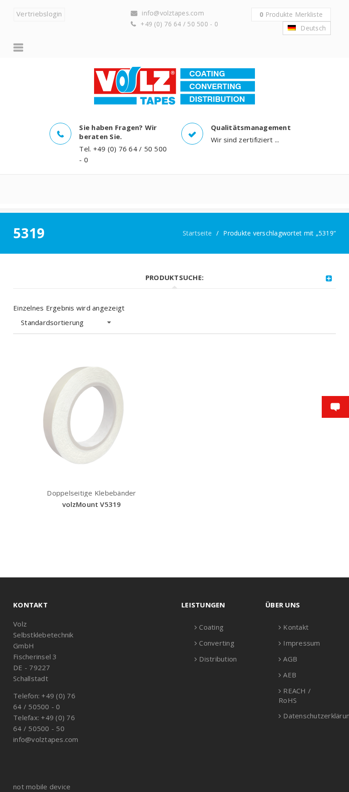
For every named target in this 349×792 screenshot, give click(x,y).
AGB (290, 658)
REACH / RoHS (295, 695)
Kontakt (296, 627)
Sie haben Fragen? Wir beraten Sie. (118, 132)
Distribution (218, 658)
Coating (211, 627)
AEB (289, 674)
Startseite (197, 233)
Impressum (301, 642)
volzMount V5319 (91, 504)
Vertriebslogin (39, 13)
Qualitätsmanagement (251, 127)
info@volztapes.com (173, 13)
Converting (216, 642)
